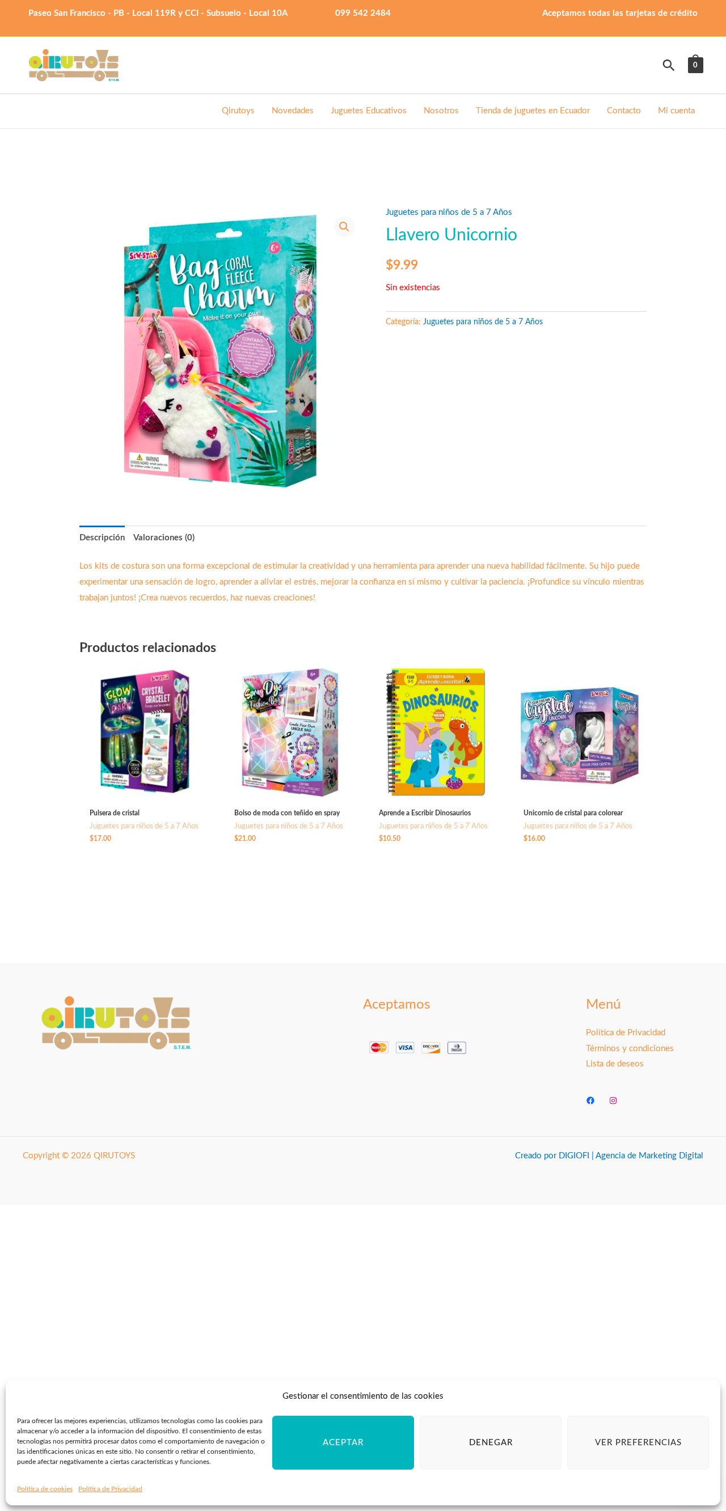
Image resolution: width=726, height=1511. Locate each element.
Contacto (624, 111)
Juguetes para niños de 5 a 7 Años (449, 212)
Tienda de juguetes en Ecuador (533, 111)
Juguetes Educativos (369, 111)
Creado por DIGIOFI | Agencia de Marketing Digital (609, 1156)
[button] (669, 65)
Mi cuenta (676, 111)
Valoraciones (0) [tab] (164, 538)
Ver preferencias (638, 1442)
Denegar (491, 1442)
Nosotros (441, 111)
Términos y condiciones (630, 1048)
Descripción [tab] (102, 538)
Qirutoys (238, 111)
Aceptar (343, 1442)
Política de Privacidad (110, 1488)
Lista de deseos (615, 1064)
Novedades (293, 111)
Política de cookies (45, 1488)
